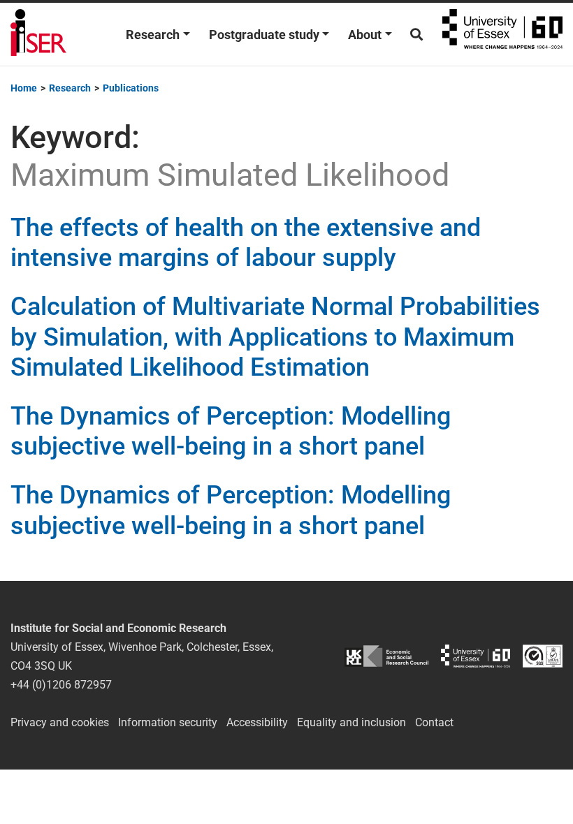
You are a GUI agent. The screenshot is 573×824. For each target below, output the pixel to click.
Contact (434, 722)
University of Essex (502, 34)
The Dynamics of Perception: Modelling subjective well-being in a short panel (230, 431)
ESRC (386, 656)
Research (153, 34)
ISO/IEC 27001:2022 (543, 656)
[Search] (416, 34)
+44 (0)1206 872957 (61, 684)
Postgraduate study (264, 34)
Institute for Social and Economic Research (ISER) (38, 34)
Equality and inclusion (351, 722)
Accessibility (257, 722)
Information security (167, 722)
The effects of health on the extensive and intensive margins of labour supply (245, 242)
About (365, 34)
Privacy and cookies (59, 722)
